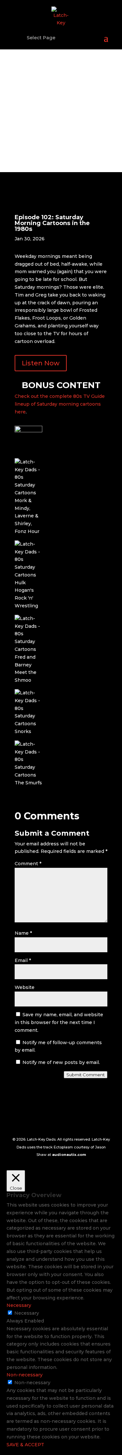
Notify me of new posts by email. (61, 1062)
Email (23, 960)
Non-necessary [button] (25, 1375)
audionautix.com (69, 1154)
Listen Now (41, 363)
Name (23, 933)
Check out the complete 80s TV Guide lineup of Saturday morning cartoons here (60, 404)
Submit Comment (85, 1074)
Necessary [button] (19, 1305)
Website (24, 987)
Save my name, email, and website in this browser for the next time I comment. (59, 1022)
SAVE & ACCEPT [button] (25, 1445)
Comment (28, 864)
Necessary (26, 1313)
